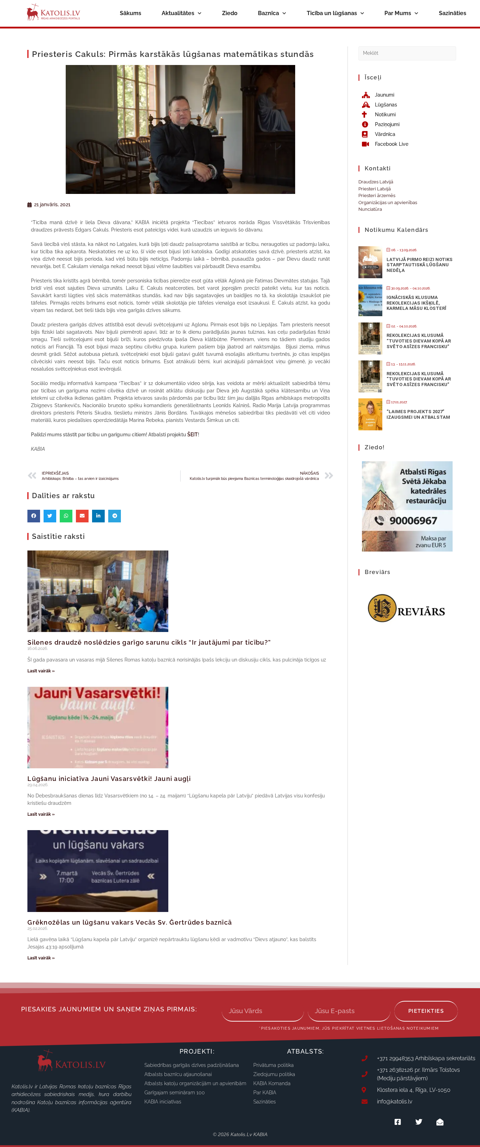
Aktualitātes (178, 13)
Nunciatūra (370, 209)
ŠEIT (192, 434)
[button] (33, 516)
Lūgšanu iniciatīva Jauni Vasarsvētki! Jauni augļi (109, 778)
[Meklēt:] (407, 53)
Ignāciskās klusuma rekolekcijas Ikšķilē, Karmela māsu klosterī (416, 303)
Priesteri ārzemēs (376, 195)
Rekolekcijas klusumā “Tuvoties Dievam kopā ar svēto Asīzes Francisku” (419, 341)
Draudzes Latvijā (375, 181)
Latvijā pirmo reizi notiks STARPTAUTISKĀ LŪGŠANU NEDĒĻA (420, 265)
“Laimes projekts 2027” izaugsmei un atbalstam (418, 414)
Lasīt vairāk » (41, 671)
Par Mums (397, 13)
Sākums (130, 13)
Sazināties (452, 13)
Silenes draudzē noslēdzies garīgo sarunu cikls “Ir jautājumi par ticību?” (149, 642)
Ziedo (230, 13)
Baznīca (268, 13)
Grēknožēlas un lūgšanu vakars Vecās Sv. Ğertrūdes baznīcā (129, 922)
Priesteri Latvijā (374, 188)
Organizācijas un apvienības (387, 202)
